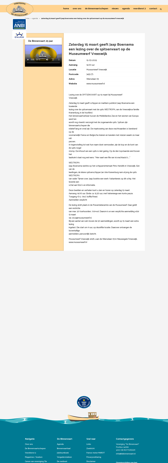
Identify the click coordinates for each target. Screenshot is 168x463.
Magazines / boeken (33, 457)
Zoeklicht (90, 448)
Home (27, 18)
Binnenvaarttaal (63, 448)
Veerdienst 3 (30, 453)
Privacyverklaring (93, 457)
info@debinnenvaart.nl (126, 453)
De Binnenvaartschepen (35, 448)
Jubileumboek (63, 453)
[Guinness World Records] (84, 402)
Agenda (35, 18)
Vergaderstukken (64, 457)
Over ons (29, 444)
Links (88, 444)
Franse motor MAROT (95, 453)
